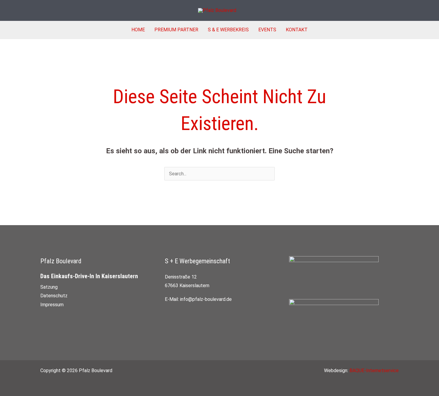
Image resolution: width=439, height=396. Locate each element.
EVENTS (267, 30)
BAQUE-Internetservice (374, 370)
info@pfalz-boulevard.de (206, 299)
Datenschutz (53, 295)
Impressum (52, 304)
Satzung (49, 287)
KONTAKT (297, 30)
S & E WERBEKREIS (228, 30)
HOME (138, 30)
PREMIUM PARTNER (176, 30)
